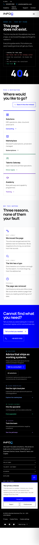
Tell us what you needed (14, 331)
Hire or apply (10, 170)
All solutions (12, 373)
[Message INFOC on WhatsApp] (14, 524)
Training (9, 192)
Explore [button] (6, 476)
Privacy (5, 519)
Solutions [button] (7, 462)
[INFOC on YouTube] (5, 524)
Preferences (28, 504)
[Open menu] (34, 14)
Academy (6, 8)
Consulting (10, 129)
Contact (33, 8)
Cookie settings (24, 519)
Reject (11, 504)
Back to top (22, 524)
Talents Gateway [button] (9, 467)
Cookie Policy (14, 519)
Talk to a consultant (14, 367)
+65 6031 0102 (10, 4)
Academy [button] (6, 471)
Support (25, 8)
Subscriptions (11, 150)
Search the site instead (25, 104)
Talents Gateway (14, 8)
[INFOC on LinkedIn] (9, 524)
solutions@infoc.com (25, 4)
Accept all (19, 499)
